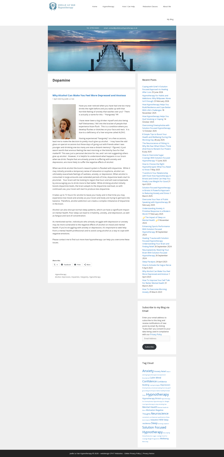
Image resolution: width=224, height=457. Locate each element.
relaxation (154, 419)
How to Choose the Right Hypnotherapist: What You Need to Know (156, 167)
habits (158, 391)
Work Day (145, 441)
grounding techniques (149, 391)
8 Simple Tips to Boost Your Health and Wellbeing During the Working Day (156, 137)
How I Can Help (128, 6)
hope (144, 395)
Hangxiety (84, 277)
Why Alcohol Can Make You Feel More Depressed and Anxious (89, 95)
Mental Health (150, 407)
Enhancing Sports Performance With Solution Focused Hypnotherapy (156, 229)
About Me (167, 6)
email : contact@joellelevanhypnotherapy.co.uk (120, 28)
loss (165, 404)
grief (169, 388)
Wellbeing (164, 438)
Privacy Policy (156, 334)
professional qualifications (158, 417)
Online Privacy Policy (132, 453)
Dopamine (75, 277)
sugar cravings (157, 436)
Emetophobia (146, 388)
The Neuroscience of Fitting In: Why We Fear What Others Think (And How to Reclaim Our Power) (156, 146)
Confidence (149, 381)
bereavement (161, 375)
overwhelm (145, 417)
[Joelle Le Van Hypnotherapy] (62, 6)
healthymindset (165, 391)
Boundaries (145, 378)
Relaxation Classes (150, 6)
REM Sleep (163, 419)
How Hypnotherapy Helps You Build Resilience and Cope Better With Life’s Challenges (156, 107)
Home (94, 6)
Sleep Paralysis (148, 261)
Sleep (154, 423)
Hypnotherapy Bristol (151, 398)
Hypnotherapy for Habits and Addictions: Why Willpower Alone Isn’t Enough (156, 98)
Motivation (150, 410)
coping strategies (155, 385)
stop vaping (166, 433)
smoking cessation (163, 423)
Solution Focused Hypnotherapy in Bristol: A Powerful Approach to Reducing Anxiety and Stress (156, 190)
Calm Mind (155, 377)
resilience (146, 423)
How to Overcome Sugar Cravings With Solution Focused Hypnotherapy (156, 158)
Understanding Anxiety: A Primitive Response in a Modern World (156, 211)
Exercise (164, 388)
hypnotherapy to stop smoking (154, 404)
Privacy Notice (148, 453)
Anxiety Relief (160, 371)
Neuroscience (159, 413)
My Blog (170, 19)
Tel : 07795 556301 (93, 28)
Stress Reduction (147, 436)
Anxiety (148, 371)
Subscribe (149, 347)
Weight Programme (154, 439)
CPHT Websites (116, 453)
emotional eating (156, 388)
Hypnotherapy (108, 6)
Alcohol (58, 277)
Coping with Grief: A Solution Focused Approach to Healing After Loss (155, 89)
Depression (66, 277)
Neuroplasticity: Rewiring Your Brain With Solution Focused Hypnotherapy (155, 253)
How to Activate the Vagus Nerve (156, 265)
